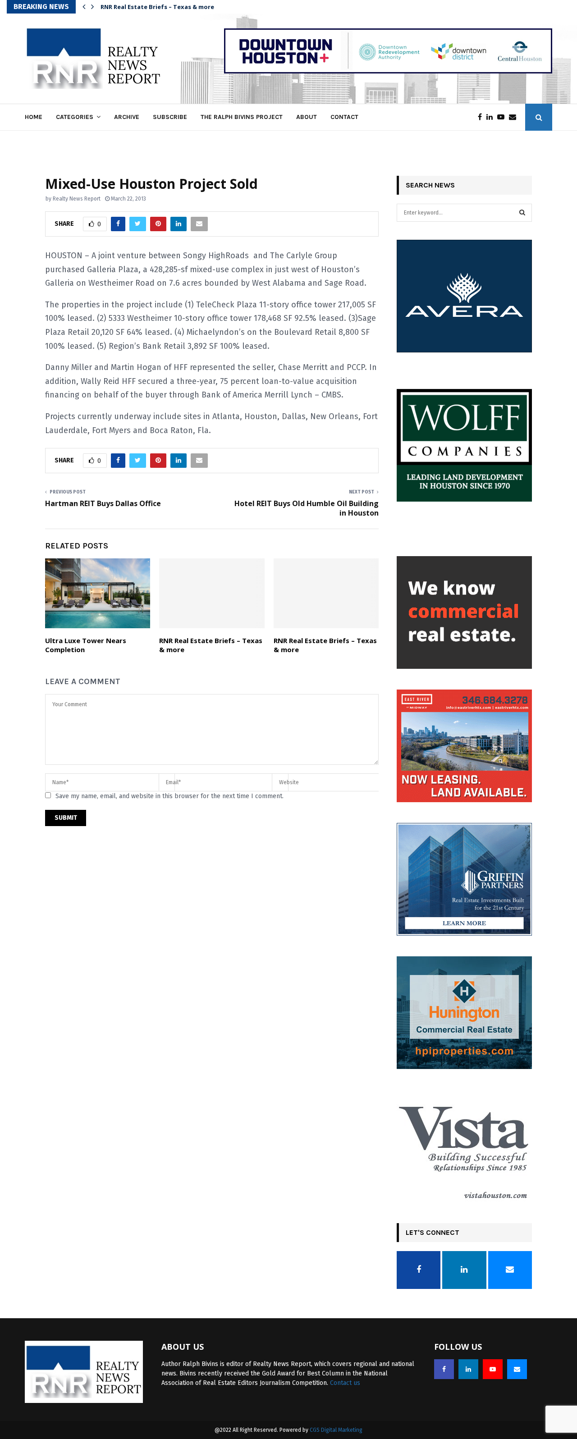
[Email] (515, 117)
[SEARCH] (522, 213)
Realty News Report (77, 199)
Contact (344, 117)
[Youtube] (503, 117)
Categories (74, 117)
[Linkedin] (491, 117)
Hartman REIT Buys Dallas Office (103, 503)
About (306, 117)
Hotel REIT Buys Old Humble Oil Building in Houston (306, 508)
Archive (126, 117)
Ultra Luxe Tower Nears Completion (85, 645)
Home (33, 117)
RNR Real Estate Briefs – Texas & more (210, 645)
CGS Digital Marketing (336, 1430)
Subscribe (170, 117)
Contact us (345, 1383)
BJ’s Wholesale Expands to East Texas (157, 7)
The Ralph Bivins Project (242, 117)
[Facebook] (482, 117)
